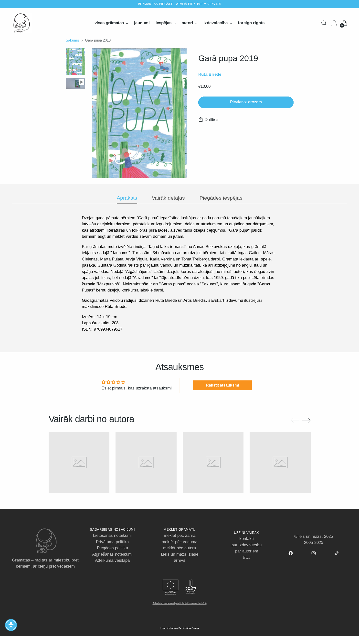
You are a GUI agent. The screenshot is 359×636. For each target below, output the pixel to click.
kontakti (246, 538)
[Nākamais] (233, 4)
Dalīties (212, 120)
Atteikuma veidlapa (112, 560)
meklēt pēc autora (179, 548)
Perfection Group (189, 628)
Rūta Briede (209, 74)
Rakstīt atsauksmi (222, 385)
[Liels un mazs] (22, 23)
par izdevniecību (247, 545)
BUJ (247, 557)
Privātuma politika (112, 541)
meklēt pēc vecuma (179, 541)
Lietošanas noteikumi (112, 535)
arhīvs (179, 560)
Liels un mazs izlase (179, 554)
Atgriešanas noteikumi (112, 554)
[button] (11, 625)
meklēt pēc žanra (179, 535)
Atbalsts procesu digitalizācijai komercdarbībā (180, 603)
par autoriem (246, 551)
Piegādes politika (112, 548)
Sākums (72, 40)
